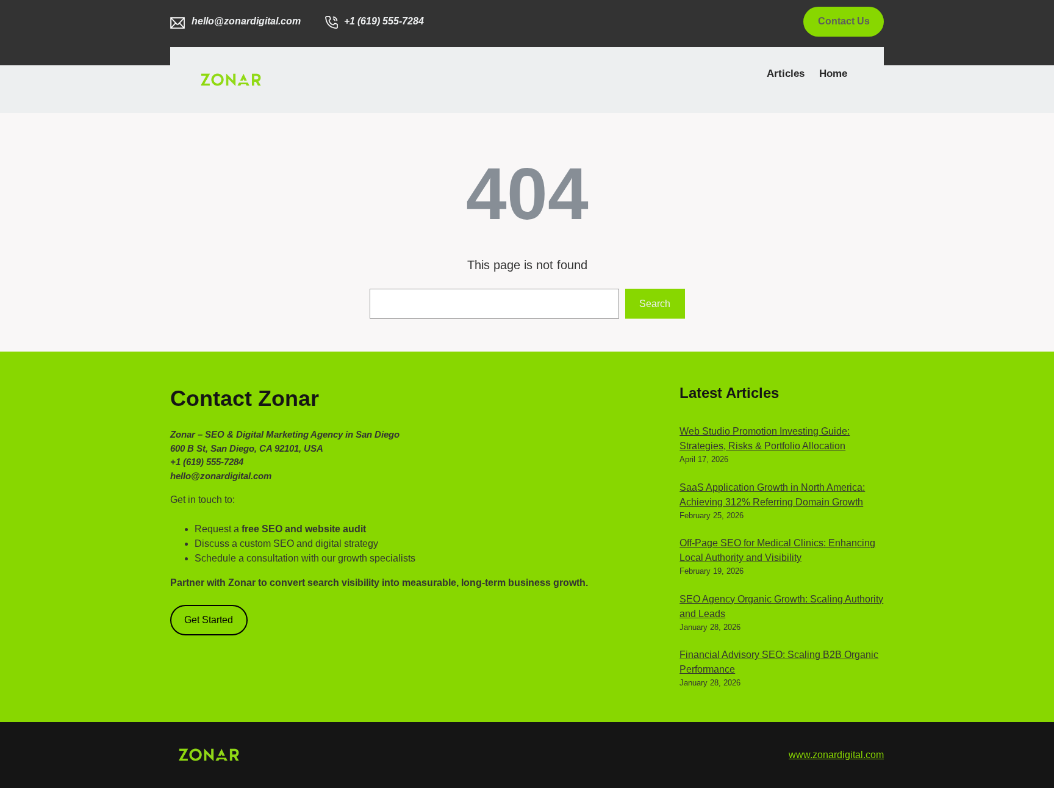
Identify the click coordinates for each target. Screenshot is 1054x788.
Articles (786, 73)
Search (654, 303)
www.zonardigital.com (836, 755)
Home (833, 73)
